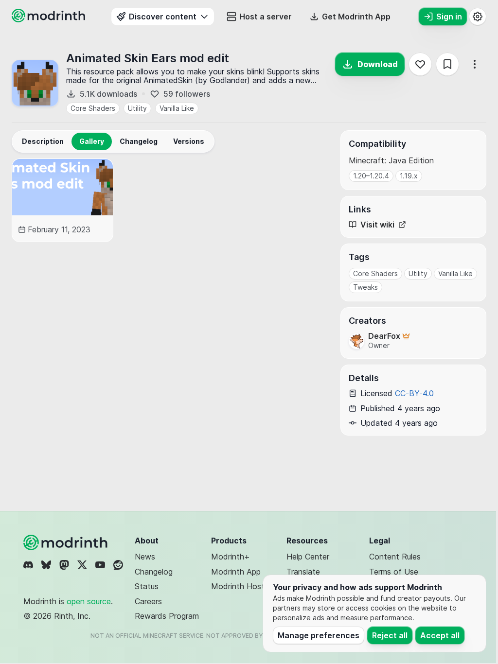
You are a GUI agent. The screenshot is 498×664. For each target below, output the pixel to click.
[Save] (447, 64)
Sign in (449, 16)
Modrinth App (236, 571)
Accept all (440, 635)
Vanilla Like (177, 108)
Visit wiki (377, 224)
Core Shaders (93, 108)
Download (377, 64)
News (145, 556)
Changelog (154, 571)
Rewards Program (167, 616)
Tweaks (365, 287)
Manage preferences (318, 635)
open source (89, 601)
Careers (148, 601)
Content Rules (395, 556)
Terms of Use (393, 571)
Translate (303, 571)
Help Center (307, 556)
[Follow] (420, 64)
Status (147, 586)
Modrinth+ (230, 556)
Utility (137, 108)
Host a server (265, 16)
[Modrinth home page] (50, 19)
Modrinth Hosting (243, 586)
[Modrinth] (66, 542)
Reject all (390, 635)
